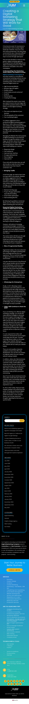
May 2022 (7, 507)
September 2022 (9, 505)
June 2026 (7, 463)
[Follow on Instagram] (8, 681)
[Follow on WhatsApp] (11, 684)
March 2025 (7, 491)
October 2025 (8, 480)
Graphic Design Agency (10, 521)
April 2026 (7, 469)
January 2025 (8, 496)
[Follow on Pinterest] (17, 681)
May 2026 (7, 466)
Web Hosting (7, 524)
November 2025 (8, 477)
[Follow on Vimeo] (8, 684)
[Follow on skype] (14, 684)
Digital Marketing (12, 28)
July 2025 (6, 488)
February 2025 (8, 494)
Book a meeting (14, 1)
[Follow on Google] (20, 681)
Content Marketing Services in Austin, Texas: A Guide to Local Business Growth (12, 441)
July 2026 (6, 460)
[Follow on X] (14, 681)
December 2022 (8, 502)
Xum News (20, 28)
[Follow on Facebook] (5, 681)
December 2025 (8, 474)
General (6, 518)
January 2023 (8, 499)
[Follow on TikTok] (20, 684)
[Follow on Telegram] (17, 684)
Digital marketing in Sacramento (12, 74)
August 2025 (7, 485)
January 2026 (8, 471)
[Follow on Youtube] (23, 681)
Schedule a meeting (14, 570)
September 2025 (9, 483)
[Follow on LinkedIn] (11, 681)
